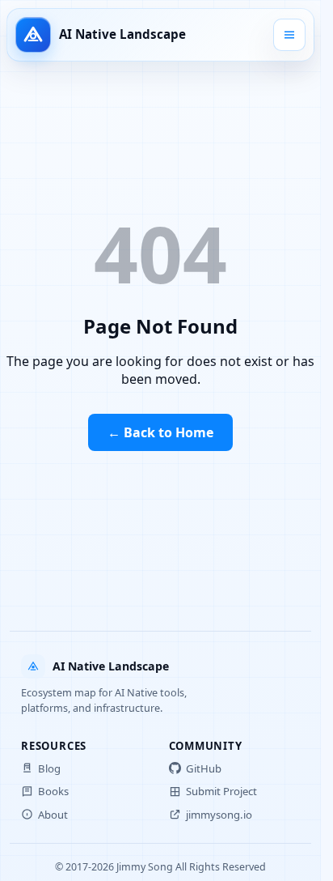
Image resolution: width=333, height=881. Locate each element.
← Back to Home (160, 432)
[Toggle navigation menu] (289, 35)
